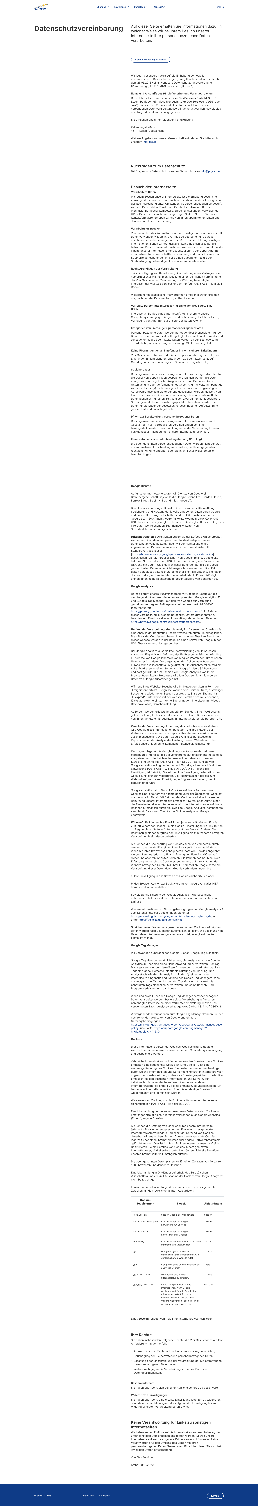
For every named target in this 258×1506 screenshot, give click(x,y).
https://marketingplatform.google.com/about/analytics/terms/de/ (171, 916)
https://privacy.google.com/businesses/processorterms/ (166, 611)
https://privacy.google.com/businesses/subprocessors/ (165, 621)
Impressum (150, 141)
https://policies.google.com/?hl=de (161, 919)
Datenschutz (104, 1495)
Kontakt (215, 1495)
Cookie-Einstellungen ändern (150, 59)
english (220, 7)
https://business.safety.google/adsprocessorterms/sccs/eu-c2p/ (172, 554)
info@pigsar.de (210, 171)
